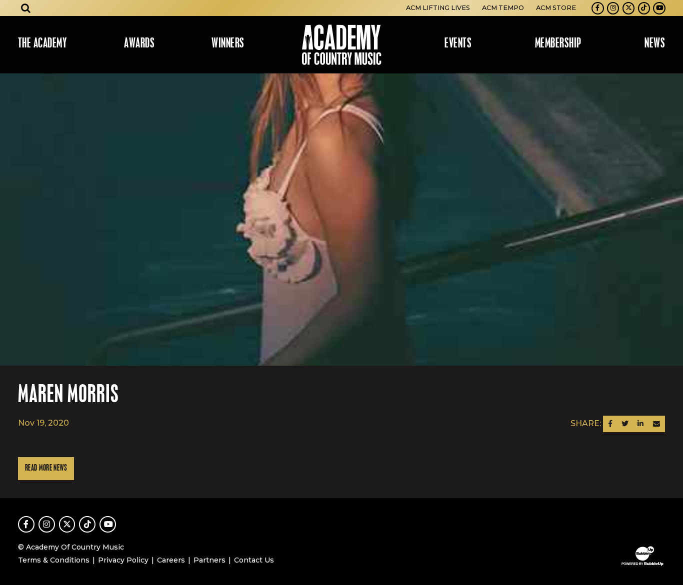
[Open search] (26, 8)
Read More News (46, 468)
